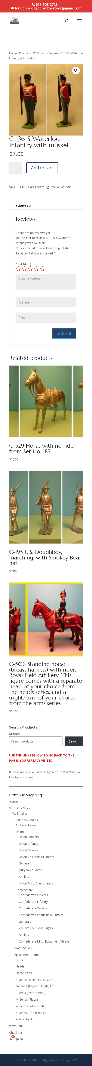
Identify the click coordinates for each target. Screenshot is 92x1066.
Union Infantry (29, 843)
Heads (20, 966)
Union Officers (29, 837)
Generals (25, 863)
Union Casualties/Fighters (36, 857)
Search (14, 734)
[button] (76, 70)
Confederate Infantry (33, 902)
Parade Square (22, 948)
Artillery (24, 877)
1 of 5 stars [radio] (18, 268)
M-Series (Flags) (27, 999)
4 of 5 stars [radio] (36, 268)
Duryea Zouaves (30, 870)
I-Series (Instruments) (30, 993)
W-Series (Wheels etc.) (31, 1006)
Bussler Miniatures (25, 820)
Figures (53, 53)
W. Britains (40, 53)
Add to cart (42, 168)
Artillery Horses (26, 825)
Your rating (23, 264)
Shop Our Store (20, 808)
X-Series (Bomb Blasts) (31, 1013)
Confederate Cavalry (33, 908)
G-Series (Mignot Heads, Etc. (35, 986)
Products (25, 53)
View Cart (15, 1026)
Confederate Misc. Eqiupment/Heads (44, 941)
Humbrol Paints (23, 1019)
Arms (19, 960)
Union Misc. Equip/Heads (36, 883)
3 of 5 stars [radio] (30, 268)
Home (13, 53)
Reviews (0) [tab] (22, 206)
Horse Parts (24, 973)
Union (20, 832)
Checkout (15, 1033)
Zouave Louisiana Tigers (36, 928)
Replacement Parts (25, 955)
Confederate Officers (33, 895)
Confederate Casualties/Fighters (41, 915)
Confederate (24, 890)
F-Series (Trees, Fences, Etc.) (36, 980)
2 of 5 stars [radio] (24, 268)
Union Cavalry (28, 850)
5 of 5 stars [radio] (42, 268)
